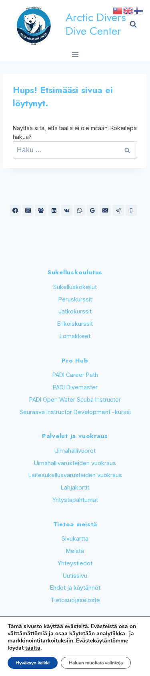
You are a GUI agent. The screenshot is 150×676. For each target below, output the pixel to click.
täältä (32, 648)
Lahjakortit (75, 487)
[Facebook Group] (40, 210)
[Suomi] (139, 10)
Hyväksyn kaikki (33, 663)
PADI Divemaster (75, 387)
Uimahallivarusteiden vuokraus (75, 463)
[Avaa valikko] (75, 54)
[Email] (105, 210)
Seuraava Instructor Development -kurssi (75, 411)
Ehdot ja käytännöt (75, 587)
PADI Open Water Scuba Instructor (75, 399)
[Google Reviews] (92, 210)
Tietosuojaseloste (75, 600)
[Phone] (131, 210)
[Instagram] (28, 210)
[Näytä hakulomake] (133, 24)
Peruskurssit (75, 299)
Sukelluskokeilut (75, 286)
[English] (128, 10)
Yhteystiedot (75, 563)
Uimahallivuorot (75, 450)
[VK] (66, 210)
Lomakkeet (75, 336)
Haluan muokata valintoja (96, 663)
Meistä (75, 550)
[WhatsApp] (79, 210)
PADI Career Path (75, 374)
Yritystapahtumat (75, 499)
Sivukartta (75, 538)
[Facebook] (15, 210)
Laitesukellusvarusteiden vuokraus (75, 475)
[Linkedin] (54, 210)
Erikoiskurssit (75, 323)
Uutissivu (75, 575)
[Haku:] (75, 150)
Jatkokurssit (75, 311)
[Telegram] (118, 210)
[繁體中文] (118, 10)
